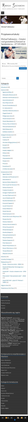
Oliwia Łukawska (14, 335)
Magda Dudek (6, 113)
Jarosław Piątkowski (8, 195)
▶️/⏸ (7, 417)
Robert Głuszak (13, 340)
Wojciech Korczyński (6, 345)
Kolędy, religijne (7, 150)
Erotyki (5, 145)
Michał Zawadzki (7, 227)
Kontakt (3, 308)
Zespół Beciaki (15, 345)
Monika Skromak (4, 334)
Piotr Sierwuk (17, 338)
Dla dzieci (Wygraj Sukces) (10, 142)
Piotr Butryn (10, 338)
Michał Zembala (7, 229)
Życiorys (3, 305)
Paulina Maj (3, 338)
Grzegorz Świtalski (14, 324)
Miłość (4, 153)
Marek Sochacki (7, 118)
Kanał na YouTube (5, 300)
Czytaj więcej (23, 68)
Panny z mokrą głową (6, 337)
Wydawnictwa (5, 262)
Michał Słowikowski (5, 332)
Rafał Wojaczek (7, 129)
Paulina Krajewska (7, 240)
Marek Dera (6, 211)
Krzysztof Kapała (7, 203)
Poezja (4, 161)
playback (4, 340)
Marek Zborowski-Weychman (11, 216)
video (9, 343)
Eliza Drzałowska (13, 322)
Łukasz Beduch (7, 208)
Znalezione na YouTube (20, 66)
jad (19, 324)
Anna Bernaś (4, 321)
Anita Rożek (6, 179)
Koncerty (11, 66)
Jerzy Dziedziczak (7, 198)
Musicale (5, 155)
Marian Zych (6, 219)
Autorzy (3, 90)
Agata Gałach (6, 174)
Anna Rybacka (19, 321)
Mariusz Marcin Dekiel (9, 124)
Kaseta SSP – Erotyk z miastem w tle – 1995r (14, 271)
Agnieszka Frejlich (5, 319)
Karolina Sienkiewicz (8, 200)
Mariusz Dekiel (7, 221)
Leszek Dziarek (7, 206)
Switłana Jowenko (7, 131)
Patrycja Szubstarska (8, 126)
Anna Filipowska (7, 102)
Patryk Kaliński (7, 237)
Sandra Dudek (23, 341)
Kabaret (5, 147)
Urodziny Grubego (6, 259)
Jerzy (4, 63)
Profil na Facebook (5, 303)
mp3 (11, 333)
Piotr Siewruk (6, 243)
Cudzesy (5, 139)
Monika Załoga (7, 232)
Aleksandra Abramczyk (9, 94)
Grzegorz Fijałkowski (8, 192)
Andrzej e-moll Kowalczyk (10, 97)
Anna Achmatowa (7, 100)
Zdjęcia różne (4, 285)
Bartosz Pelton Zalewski (9, 182)
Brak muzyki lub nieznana (9, 184)
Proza (4, 163)
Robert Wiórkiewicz (8, 248)
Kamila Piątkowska (14, 327)
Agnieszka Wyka (13, 319)
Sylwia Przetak (4, 343)
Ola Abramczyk (5, 335)
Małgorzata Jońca (8, 116)
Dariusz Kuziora (7, 187)
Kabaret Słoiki (5, 327)
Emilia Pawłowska (5, 324)
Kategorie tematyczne (7, 135)
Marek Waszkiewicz (8, 121)
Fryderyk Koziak (7, 190)
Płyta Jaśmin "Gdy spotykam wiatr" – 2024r (14, 276)
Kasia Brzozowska (5, 328)
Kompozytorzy (5, 172)
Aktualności (6, 66)
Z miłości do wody (7, 169)
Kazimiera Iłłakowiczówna (10, 110)
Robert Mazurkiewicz (8, 245)
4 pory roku (6, 137)
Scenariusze (6, 166)
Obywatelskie (6, 158)
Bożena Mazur (5, 322)
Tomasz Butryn (7, 251)
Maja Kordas (18, 328)
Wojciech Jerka (7, 253)
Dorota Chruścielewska (9, 105)
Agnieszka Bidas (7, 92)
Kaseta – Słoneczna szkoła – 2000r (12, 264)
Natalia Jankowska (17, 333)
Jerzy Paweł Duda (15, 325)
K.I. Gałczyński (7, 108)
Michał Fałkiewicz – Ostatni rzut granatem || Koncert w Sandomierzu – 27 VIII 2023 (13, 41)
